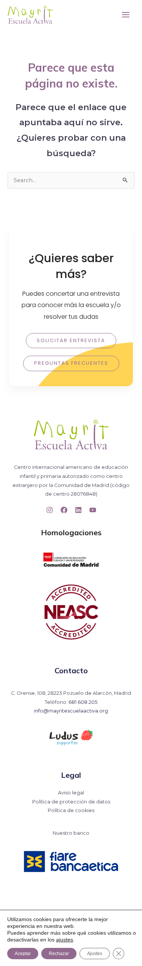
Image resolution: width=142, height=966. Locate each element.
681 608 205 (83, 702)
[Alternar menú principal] (125, 14)
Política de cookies (71, 810)
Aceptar (23, 953)
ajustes (64, 940)
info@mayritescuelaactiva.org (71, 711)
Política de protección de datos (71, 802)
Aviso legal (71, 793)
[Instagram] (49, 510)
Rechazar (59, 953)
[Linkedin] (78, 510)
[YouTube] (92, 510)
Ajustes (94, 953)
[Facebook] (64, 510)
